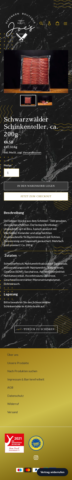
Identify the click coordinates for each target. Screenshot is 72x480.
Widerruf (13, 403)
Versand (12, 412)
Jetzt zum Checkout (36, 196)
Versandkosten (32, 152)
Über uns (12, 354)
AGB (10, 387)
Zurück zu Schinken (39, 329)
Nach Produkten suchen (22, 371)
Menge (8, 165)
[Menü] (65, 23)
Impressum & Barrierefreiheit (25, 379)
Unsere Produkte (18, 363)
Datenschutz (15, 395)
